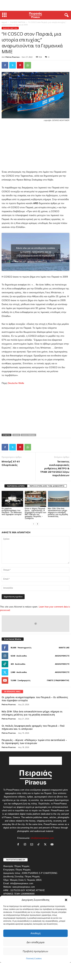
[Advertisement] (35, 5)
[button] (66, 900)
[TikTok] (39, 845)
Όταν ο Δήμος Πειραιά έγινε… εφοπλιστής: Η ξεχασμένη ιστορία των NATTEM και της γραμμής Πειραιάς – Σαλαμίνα (35, 513)
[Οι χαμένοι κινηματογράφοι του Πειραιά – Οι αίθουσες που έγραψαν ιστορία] (12, 499)
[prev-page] (33, 524)
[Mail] (32, 845)
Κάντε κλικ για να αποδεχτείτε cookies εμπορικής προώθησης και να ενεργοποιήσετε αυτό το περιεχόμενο (35, 252)
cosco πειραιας (28, 435)
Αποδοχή (35, 933)
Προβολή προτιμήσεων (35, 951)
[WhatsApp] (27, 65)
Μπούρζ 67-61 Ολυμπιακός (11, 463)
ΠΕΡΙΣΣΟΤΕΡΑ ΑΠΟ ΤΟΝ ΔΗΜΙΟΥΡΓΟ (47, 486)
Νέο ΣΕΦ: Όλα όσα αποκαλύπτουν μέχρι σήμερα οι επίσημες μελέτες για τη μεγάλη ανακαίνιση (58, 512)
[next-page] (37, 524)
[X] (12, 65)
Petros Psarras (12, 57)
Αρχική (4, 22)
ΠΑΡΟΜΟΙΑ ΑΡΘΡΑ (16, 486)
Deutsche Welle (16, 383)
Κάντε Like (64, 647)
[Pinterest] (20, 65)
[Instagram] (25, 845)
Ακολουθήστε (62, 656)
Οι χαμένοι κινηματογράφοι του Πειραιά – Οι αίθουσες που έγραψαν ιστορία (12, 511)
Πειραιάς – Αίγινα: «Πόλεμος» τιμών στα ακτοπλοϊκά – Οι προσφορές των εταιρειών (34, 741)
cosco (16, 435)
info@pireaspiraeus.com (42, 838)
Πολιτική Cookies (34, 958)
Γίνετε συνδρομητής (58, 680)
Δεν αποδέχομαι (35, 942)
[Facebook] (5, 65)
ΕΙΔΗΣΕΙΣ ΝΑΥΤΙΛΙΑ (17, 22)
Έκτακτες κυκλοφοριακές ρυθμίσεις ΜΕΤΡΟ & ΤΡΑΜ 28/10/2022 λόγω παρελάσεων (54, 468)
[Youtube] (52, 845)
